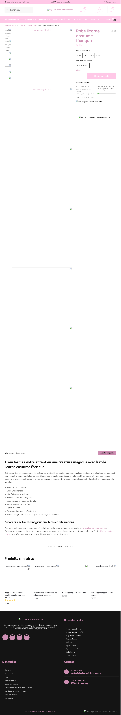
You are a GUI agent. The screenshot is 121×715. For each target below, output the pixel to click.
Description (20, 446)
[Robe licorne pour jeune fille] (73, 569)
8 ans (97, 55)
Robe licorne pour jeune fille (73, 585)
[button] (10, 593)
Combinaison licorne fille (74, 624)
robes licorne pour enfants (94, 521)
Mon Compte (83, 12)
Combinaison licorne (73, 621)
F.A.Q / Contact (97, 12)
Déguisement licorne (73, 628)
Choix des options (17, 601)
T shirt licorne (70, 648)
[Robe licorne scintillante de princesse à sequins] (45, 569)
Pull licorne (69, 634)
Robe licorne (31, 26)
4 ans (84, 55)
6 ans (90, 55)
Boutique (22, 26)
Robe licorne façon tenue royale (100, 586)
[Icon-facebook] (5, 629)
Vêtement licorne (10, 26)
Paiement (111, 12)
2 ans (78, 55)
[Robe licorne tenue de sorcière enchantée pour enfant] (17, 569)
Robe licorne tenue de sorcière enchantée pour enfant (15, 587)
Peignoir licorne (71, 631)
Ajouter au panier (100, 76)
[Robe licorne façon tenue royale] (113, 31)
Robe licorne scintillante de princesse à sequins (44, 586)
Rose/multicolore (81, 65)
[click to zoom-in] (41, 58)
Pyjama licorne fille (72, 641)
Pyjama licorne (71, 638)
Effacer (77, 70)
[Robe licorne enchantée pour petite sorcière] (111, 31)
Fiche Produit (9, 446)
